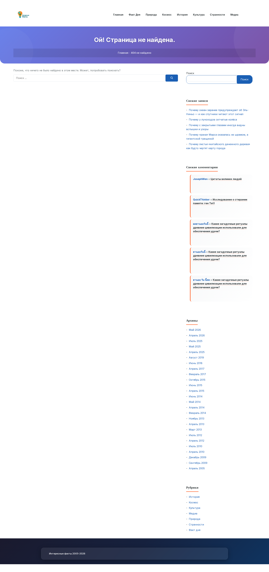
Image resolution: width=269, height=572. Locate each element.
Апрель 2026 (197, 335)
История (182, 14)
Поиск (190, 73)
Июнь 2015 (195, 385)
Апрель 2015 (196, 390)
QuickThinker (201, 199)
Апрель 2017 (196, 368)
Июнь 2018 (195, 363)
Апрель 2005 (197, 468)
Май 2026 (195, 329)
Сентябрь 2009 (198, 462)
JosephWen (200, 179)
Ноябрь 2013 (196, 418)
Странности (217, 14)
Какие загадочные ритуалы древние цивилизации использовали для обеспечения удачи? (220, 227)
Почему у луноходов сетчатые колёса (213, 119)
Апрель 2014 (197, 407)
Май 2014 (195, 401)
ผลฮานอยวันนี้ (200, 223)
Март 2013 (195, 429)
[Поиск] (171, 78)
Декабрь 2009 (197, 457)
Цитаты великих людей (226, 179)
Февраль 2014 (197, 412)
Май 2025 (195, 346)
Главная (118, 14)
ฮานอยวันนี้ (199, 251)
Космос (167, 14)
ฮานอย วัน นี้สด (201, 279)
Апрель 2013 (196, 424)
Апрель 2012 (196, 440)
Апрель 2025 (197, 352)
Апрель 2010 (196, 451)
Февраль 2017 (197, 374)
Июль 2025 (195, 341)
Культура (199, 14)
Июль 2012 (195, 435)
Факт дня (134, 14)
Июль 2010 (195, 446)
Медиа (234, 14)
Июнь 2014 (196, 396)
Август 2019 (196, 357)
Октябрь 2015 (197, 379)
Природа (151, 14)
